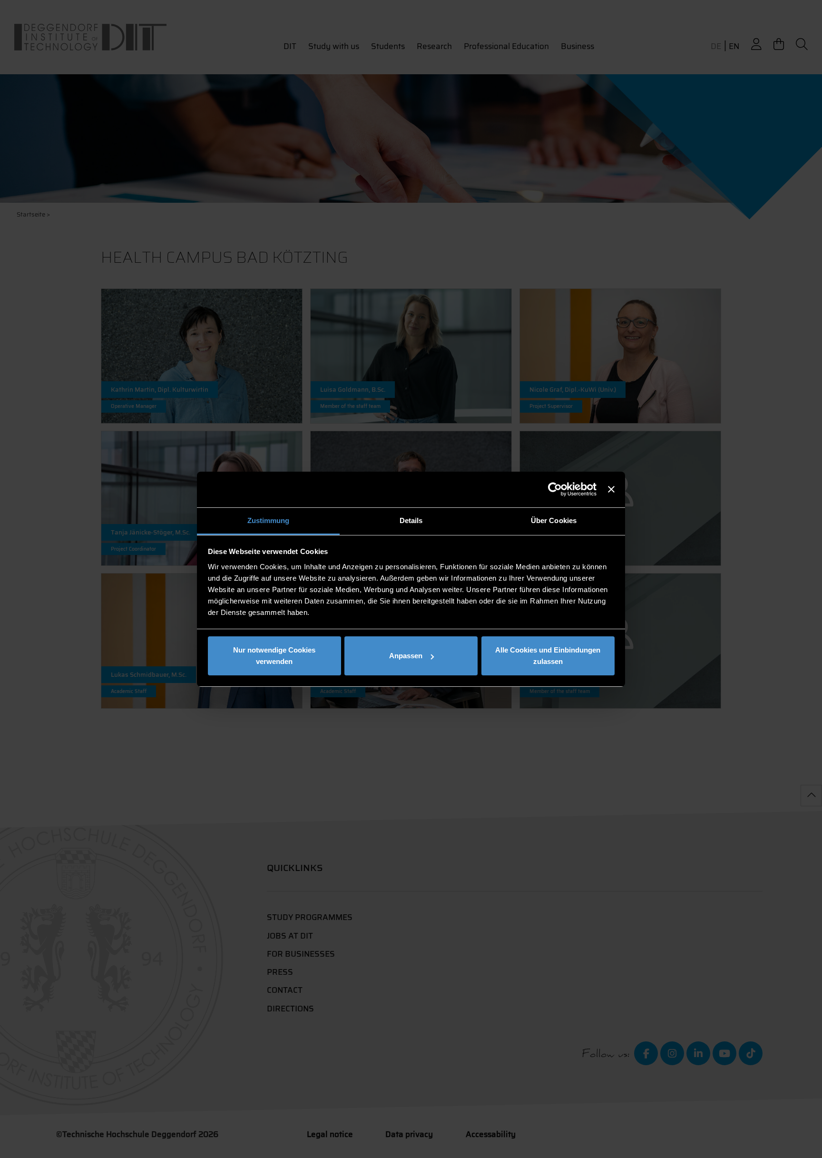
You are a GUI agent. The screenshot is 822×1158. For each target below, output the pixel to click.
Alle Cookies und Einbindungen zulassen (547, 655)
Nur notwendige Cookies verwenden (274, 655)
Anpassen (405, 656)
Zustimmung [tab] (268, 520)
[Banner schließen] (611, 489)
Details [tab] (411, 520)
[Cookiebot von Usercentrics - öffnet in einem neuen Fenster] (555, 489)
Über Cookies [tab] (554, 520)
